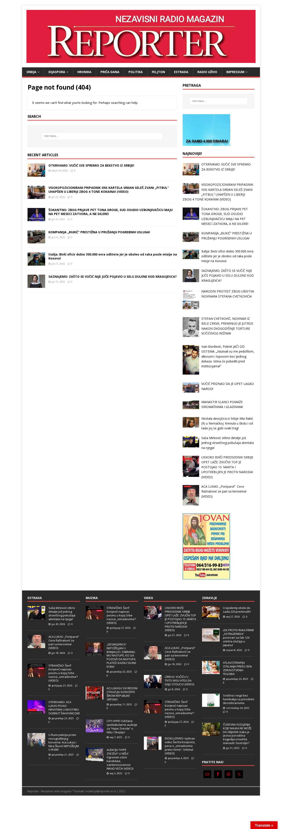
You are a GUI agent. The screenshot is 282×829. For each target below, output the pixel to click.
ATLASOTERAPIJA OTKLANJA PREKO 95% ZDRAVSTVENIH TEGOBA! (237, 668)
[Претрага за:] (102, 136)
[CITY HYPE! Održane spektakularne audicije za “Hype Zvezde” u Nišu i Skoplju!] (94, 730)
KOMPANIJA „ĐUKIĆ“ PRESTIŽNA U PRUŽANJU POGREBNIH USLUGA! (99, 232)
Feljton (158, 72)
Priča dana (109, 72)
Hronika (84, 72)
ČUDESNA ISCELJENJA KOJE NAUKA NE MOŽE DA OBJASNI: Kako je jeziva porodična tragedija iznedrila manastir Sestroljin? (237, 733)
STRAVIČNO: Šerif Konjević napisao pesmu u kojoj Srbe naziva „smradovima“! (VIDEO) (63, 673)
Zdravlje (209, 598)
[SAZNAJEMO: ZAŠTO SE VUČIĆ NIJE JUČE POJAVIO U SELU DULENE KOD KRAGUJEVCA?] (36, 285)
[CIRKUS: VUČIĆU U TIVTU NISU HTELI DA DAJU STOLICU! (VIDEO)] (152, 686)
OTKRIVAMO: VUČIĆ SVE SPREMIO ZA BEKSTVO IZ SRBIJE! (91, 165)
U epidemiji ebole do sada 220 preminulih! (237, 610)
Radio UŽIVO (207, 72)
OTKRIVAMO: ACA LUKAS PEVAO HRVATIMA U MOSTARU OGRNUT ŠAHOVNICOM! (64, 707)
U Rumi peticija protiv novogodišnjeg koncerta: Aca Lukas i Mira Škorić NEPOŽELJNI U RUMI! (63, 742)
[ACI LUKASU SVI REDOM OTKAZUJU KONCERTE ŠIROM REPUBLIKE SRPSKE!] (94, 697)
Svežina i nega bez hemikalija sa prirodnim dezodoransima (238, 699)
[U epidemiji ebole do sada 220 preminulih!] (211, 617)
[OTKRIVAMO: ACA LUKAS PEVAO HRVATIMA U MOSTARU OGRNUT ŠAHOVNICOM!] (36, 711)
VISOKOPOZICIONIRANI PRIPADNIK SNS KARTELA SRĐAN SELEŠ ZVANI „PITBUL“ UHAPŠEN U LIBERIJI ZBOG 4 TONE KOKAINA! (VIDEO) (108, 190)
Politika (135, 72)
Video (148, 598)
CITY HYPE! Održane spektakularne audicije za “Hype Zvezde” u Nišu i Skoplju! (122, 726)
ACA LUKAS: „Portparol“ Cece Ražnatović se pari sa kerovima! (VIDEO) (64, 642)
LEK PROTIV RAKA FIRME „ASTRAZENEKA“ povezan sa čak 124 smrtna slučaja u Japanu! (238, 637)
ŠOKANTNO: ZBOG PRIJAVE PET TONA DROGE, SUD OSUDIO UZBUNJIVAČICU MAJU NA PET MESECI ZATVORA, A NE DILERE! (110, 212)
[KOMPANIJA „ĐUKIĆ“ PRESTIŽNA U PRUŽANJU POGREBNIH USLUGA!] (36, 241)
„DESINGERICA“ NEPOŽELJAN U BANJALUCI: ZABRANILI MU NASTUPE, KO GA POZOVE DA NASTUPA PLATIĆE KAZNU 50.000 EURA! (121, 655)
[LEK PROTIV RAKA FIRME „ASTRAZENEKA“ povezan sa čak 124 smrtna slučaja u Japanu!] (211, 639)
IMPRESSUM (235, 72)
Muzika (92, 598)
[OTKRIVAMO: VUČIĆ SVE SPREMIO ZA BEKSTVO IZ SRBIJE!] (36, 174)
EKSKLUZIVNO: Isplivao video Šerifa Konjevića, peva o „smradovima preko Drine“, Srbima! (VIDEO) (180, 745)
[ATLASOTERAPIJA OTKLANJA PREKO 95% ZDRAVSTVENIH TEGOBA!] (211, 672)
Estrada (181, 72)
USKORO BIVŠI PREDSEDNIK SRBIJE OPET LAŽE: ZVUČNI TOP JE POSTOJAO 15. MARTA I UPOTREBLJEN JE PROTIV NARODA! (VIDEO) (180, 619)
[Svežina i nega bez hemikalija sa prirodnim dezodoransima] (211, 704)
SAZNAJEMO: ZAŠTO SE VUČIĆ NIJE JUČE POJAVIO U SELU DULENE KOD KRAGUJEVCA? (112, 276)
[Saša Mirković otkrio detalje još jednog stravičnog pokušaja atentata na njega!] (36, 617)
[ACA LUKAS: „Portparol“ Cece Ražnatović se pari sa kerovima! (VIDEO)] (36, 646)
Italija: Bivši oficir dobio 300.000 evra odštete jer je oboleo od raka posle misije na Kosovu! (112, 256)
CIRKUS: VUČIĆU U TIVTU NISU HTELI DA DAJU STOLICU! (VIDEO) (179, 680)
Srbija (31, 72)
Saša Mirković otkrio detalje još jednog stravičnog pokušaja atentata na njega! (61, 613)
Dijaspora (56, 72)
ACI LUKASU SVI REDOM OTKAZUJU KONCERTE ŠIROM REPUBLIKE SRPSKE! (122, 693)
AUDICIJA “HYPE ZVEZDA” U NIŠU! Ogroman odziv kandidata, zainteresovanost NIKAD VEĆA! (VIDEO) (120, 759)
